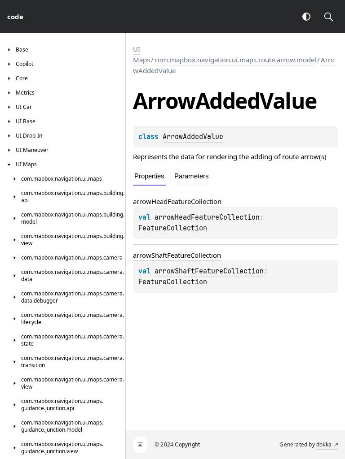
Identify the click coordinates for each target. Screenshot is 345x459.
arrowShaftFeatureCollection (177, 255)
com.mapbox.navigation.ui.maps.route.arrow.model (235, 59)
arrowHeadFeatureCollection (177, 201)
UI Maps (141, 54)
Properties (149, 176)
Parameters (191, 176)
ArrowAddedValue (193, 136)
